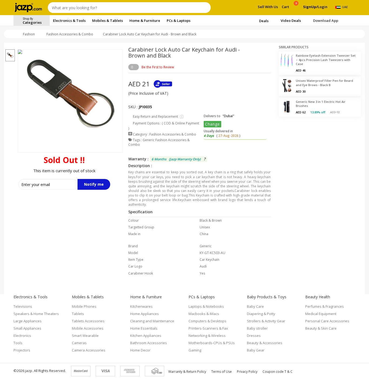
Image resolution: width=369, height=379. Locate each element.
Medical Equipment (320, 313)
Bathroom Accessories (148, 342)
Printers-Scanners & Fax (208, 328)
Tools (18, 342)
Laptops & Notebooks (206, 306)
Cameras (79, 342)
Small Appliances (27, 328)
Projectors (22, 350)
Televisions (23, 306)
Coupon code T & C (278, 371)
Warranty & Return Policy (187, 371)
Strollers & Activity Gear (266, 321)
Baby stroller (257, 328)
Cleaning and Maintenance (152, 321)
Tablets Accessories (88, 321)
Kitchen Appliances (145, 335)
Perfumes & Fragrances (324, 306)
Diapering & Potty (261, 313)
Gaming (195, 350)
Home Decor (140, 350)
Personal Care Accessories (327, 321)
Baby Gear (255, 350)
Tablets (78, 313)
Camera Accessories (88, 350)
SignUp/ (310, 6)
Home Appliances (144, 313)
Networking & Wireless (207, 335)
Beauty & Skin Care (321, 328)
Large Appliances (28, 321)
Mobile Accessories (87, 328)
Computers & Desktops (207, 321)
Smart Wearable (85, 335)
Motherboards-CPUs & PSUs (212, 342)
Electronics (22, 335)
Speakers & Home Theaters (36, 313)
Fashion (29, 34)
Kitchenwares (141, 306)
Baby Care (255, 306)
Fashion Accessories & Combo (69, 34)
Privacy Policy (247, 371)
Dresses (254, 335)
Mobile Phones (84, 306)
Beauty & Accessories (264, 342)
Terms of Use (221, 371)
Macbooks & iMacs (204, 313)
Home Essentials (143, 328)
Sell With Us (268, 6)
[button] (10, 46)
